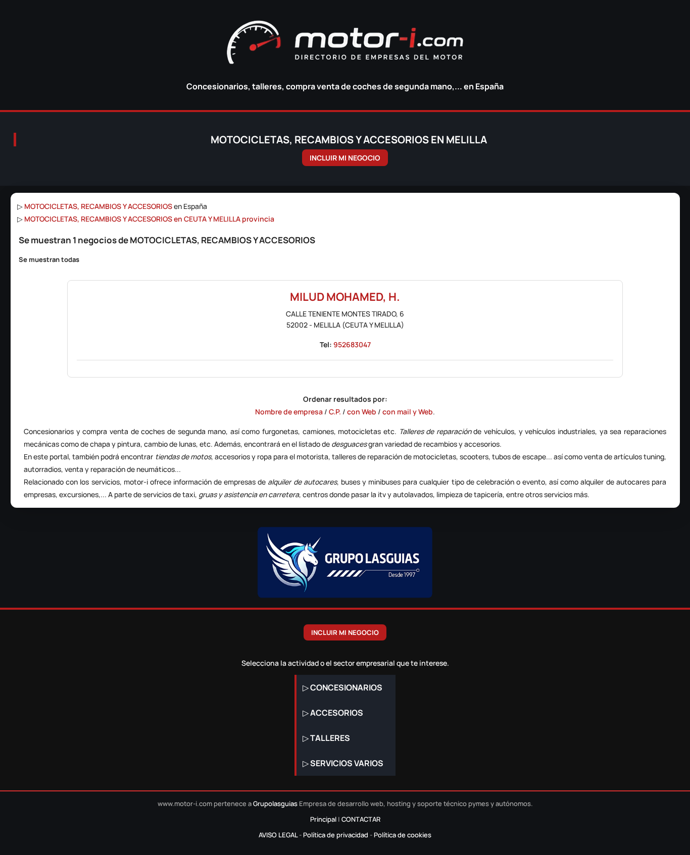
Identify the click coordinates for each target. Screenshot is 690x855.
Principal (323, 819)
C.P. (335, 411)
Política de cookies (402, 834)
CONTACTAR (360, 819)
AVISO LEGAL (278, 834)
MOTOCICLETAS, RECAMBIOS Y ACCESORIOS (98, 206)
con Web (361, 411)
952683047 (352, 344)
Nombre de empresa (289, 411)
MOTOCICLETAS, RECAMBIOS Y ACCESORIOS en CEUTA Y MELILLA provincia (149, 219)
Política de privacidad (335, 834)
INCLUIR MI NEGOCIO (345, 158)
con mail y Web (407, 411)
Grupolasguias (275, 803)
